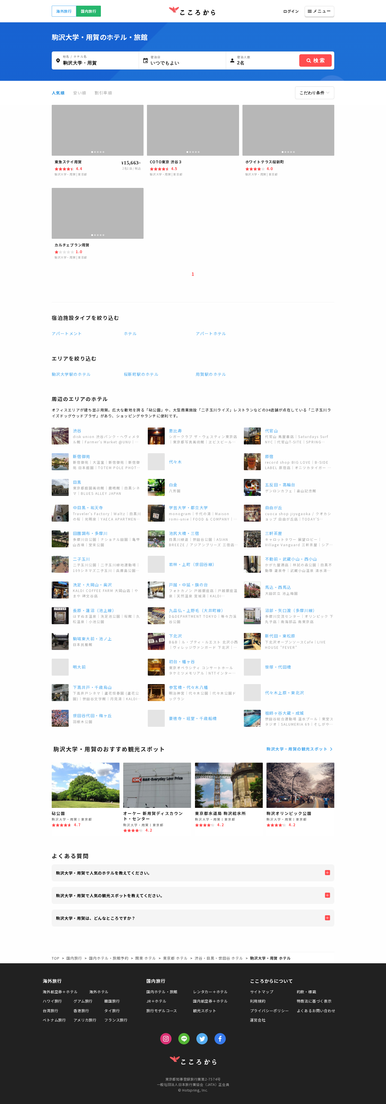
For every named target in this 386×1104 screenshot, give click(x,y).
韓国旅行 (112, 1001)
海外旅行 (64, 11)
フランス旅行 (116, 1020)
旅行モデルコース (161, 1010)
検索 (319, 60)
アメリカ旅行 (85, 1020)
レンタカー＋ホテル (210, 991)
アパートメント (67, 333)
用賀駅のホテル (211, 374)
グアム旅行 (83, 1001)
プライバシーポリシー (269, 1010)
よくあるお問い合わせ (316, 1010)
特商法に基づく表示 (314, 1001)
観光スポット (204, 1010)
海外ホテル (99, 991)
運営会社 (258, 1020)
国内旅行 (88, 11)
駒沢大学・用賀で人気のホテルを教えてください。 (104, 873)
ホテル (130, 333)
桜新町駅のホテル (141, 374)
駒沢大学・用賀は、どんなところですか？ (96, 918)
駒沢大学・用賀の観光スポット (297, 749)
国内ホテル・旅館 (161, 991)
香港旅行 (81, 1010)
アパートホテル (211, 333)
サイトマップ (262, 991)
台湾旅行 (50, 1010)
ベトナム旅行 (54, 1020)
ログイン (291, 11)
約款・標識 (306, 991)
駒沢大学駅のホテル (71, 374)
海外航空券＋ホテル (60, 991)
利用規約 (258, 1001)
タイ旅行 (112, 1010)
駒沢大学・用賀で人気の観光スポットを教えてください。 (110, 895)
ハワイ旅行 (52, 1001)
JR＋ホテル (156, 1001)
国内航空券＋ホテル (210, 1001)
